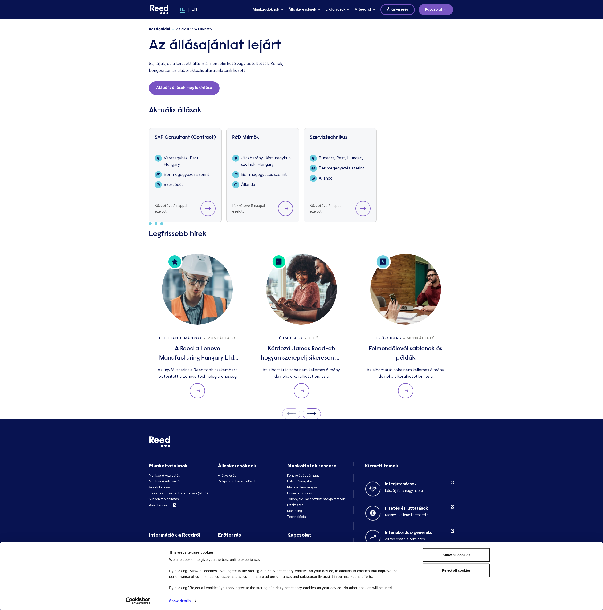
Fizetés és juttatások (406, 508)
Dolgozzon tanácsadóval (236, 481)
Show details (180, 601)
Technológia (296, 516)
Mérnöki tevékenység (303, 487)
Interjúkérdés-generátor (409, 532)
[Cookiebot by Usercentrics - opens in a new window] (138, 600)
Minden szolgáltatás (164, 499)
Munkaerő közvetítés (164, 475)
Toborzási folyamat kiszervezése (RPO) (178, 493)
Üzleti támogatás (299, 481)
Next (312, 413)
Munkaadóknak (266, 10)
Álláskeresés (227, 475)
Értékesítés (295, 505)
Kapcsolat (434, 10)
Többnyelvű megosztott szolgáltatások (316, 499)
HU (182, 9)
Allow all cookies (456, 555)
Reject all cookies (456, 570)
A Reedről (363, 10)
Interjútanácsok (401, 483)
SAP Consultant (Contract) (185, 137)
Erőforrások (335, 10)
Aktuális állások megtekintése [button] (184, 88)
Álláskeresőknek (302, 10)
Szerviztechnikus (328, 137)
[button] (208, 208)
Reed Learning (160, 505)
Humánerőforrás (299, 493)
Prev (291, 413)
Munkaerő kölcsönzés (165, 481)
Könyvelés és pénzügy (303, 475)
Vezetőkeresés (159, 487)
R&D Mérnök (245, 137)
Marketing (294, 511)
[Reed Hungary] (159, 10)
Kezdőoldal (159, 29)
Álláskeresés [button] (397, 10)
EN (194, 9)
